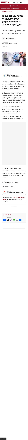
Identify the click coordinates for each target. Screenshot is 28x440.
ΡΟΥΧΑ (12, 186)
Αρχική (4, 11)
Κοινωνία (9, 11)
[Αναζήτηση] (14, 2)
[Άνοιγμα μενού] (25, 2)
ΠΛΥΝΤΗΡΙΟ (5, 186)
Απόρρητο (3, 438)
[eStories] (21, 2)
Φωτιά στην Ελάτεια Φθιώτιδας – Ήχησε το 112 (14, 8)
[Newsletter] (17, 2)
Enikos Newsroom (11, 38)
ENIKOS (5, 2)
